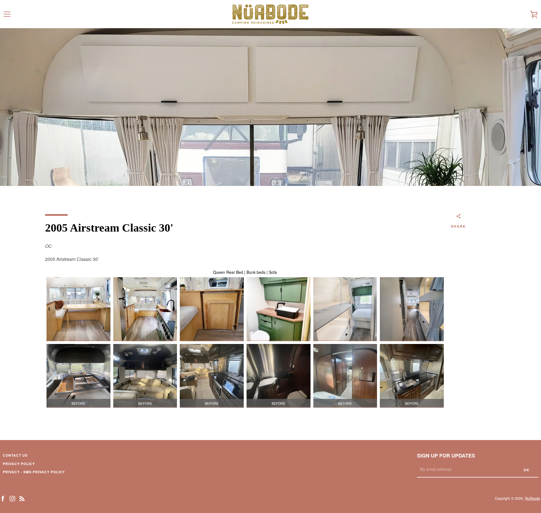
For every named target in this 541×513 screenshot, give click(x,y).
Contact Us (15, 455)
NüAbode (532, 498)
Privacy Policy (19, 463)
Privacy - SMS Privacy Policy (34, 471)
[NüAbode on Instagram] (12, 498)
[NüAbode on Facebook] (3, 498)
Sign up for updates (446, 455)
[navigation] (7, 14)
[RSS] (22, 498)
